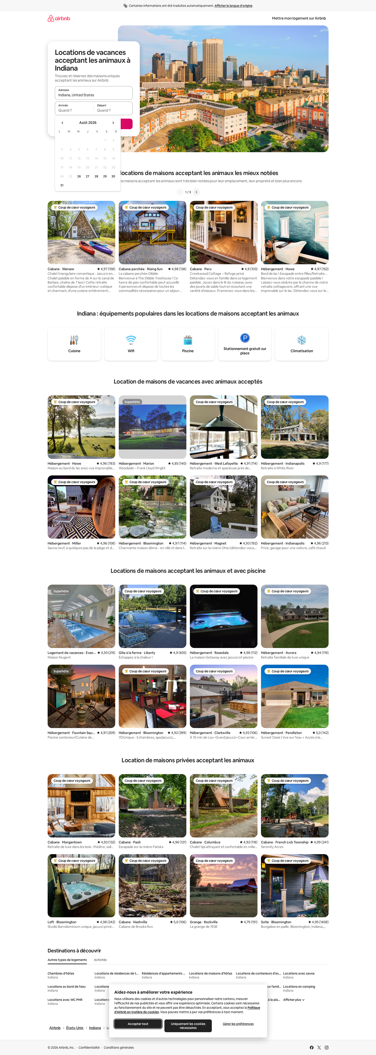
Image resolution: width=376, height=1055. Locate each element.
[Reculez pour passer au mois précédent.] (62, 122)
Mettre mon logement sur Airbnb (299, 18)
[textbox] (74, 110)
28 (96, 176)
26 (79, 176)
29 (105, 176)
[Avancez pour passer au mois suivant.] (113, 122)
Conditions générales (119, 1048)
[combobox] (93, 95)
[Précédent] (180, 192)
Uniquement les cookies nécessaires (188, 1026)
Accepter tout (138, 1024)
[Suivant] (196, 192)
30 (113, 176)
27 (87, 176)
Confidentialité (89, 1048)
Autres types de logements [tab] (67, 960)
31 (61, 185)
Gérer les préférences (238, 1024)
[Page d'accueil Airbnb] (59, 18)
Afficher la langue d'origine (233, 6)
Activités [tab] (100, 960)
